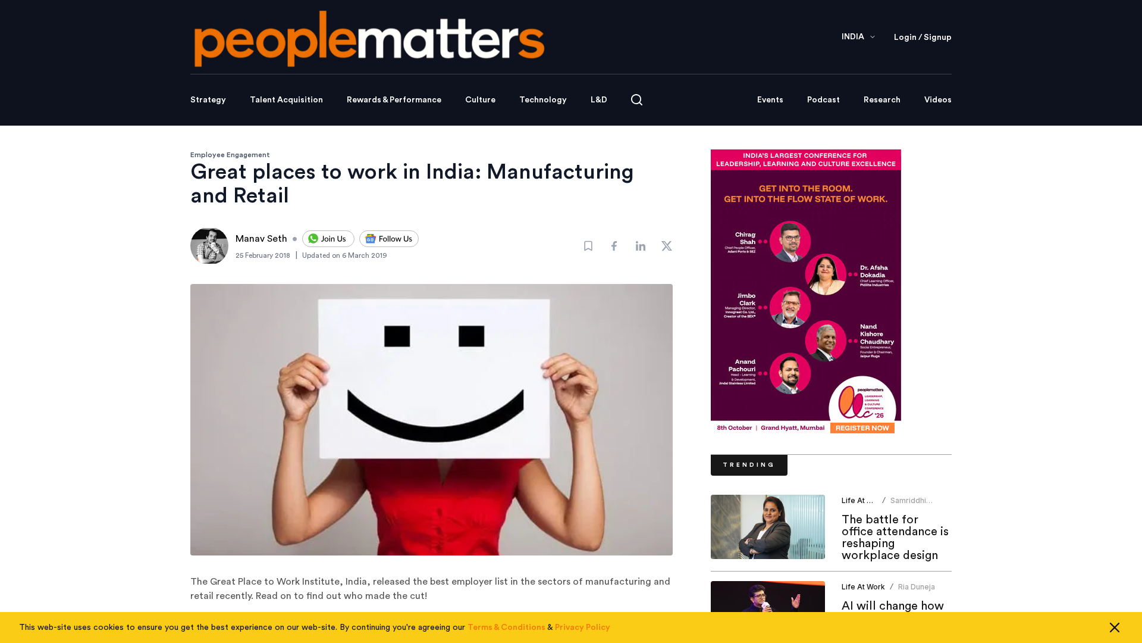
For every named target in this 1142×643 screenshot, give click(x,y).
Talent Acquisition (286, 100)
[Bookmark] (588, 246)
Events (770, 100)
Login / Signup (923, 37)
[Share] (614, 246)
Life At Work (863, 500)
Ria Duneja (916, 586)
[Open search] (636, 99)
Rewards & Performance (394, 100)
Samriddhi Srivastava (908, 505)
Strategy (208, 100)
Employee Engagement (230, 154)
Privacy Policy (582, 627)
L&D (599, 100)
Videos (938, 100)
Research (882, 100)
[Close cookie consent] (1114, 627)
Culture (480, 100)
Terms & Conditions (506, 627)
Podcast (823, 100)
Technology (543, 100)
